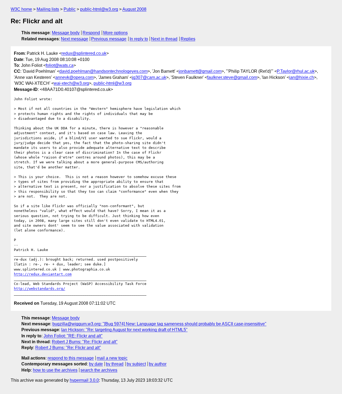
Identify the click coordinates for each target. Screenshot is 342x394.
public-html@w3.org (99, 9)
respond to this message (71, 358)
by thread (114, 364)
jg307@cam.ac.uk (149, 77)
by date (96, 364)
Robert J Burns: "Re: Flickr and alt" (85, 341)
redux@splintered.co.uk (83, 53)
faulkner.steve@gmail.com (232, 77)
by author (157, 364)
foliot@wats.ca (59, 65)
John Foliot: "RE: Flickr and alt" (73, 336)
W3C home (21, 9)
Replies (188, 39)
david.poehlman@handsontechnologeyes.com (103, 71)
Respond (91, 32)
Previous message (108, 39)
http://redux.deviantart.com (43, 274)
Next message (74, 39)
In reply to (139, 39)
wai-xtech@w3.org (71, 83)
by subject (136, 364)
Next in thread (164, 39)
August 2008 (134, 9)
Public (70, 9)
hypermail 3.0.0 (84, 380)
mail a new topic (112, 358)
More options (115, 32)
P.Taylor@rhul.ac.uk (295, 71)
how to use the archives (55, 370)
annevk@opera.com (74, 77)
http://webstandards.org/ (39, 289)
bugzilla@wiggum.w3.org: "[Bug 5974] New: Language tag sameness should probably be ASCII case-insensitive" (159, 324)
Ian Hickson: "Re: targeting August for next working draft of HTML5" (124, 329)
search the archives (98, 370)
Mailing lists (48, 9)
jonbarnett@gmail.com (200, 71)
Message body (66, 32)
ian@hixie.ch (301, 77)
